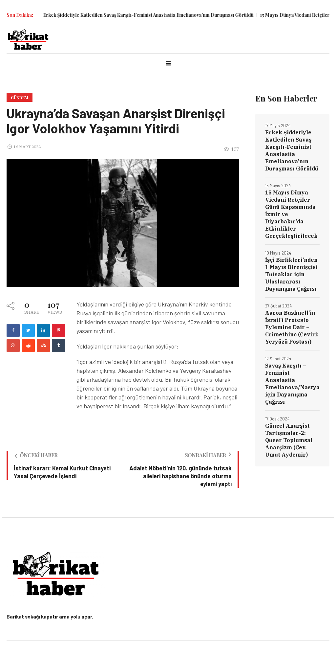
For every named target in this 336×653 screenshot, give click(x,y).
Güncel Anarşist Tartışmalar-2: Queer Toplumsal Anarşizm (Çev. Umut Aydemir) (288, 440)
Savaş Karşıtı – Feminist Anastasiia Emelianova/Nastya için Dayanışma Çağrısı (292, 383)
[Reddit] (28, 345)
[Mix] (43, 345)
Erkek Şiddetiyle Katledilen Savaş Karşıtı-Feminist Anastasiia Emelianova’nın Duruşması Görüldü (136, 15)
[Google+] (13, 345)
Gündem (19, 97)
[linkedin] (43, 330)
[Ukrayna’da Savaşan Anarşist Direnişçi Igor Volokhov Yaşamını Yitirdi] (123, 222)
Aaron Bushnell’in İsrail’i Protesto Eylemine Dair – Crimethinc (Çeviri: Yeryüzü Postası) (292, 327)
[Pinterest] (58, 330)
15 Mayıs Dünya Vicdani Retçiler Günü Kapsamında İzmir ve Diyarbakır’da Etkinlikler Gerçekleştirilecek (291, 214)
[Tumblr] (58, 345)
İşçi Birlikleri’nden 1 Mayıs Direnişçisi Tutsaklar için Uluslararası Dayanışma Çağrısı (291, 274)
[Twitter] (28, 330)
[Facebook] (13, 330)
